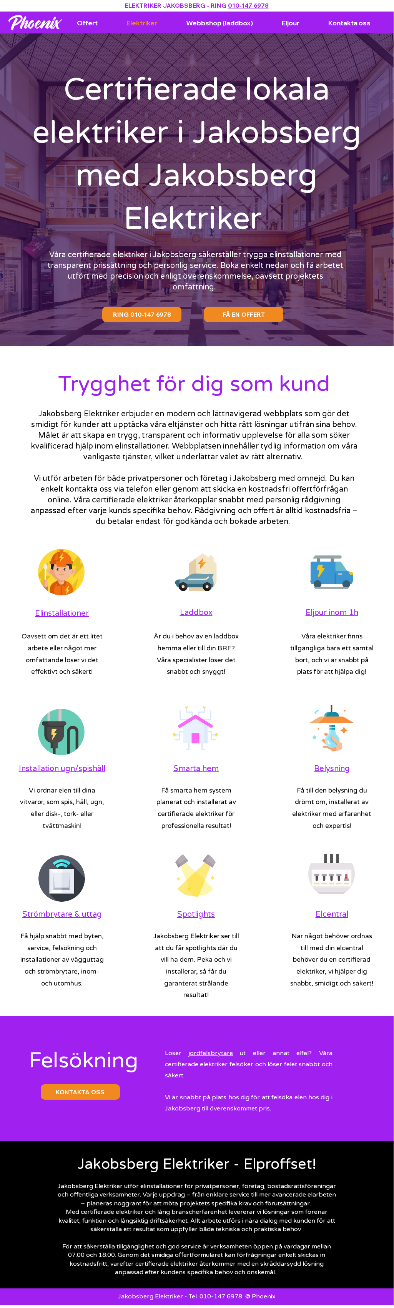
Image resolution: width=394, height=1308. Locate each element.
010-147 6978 (248, 5)
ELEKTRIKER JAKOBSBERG (165, 5)
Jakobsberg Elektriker (151, 1296)
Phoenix (264, 1296)
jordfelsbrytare (210, 1053)
